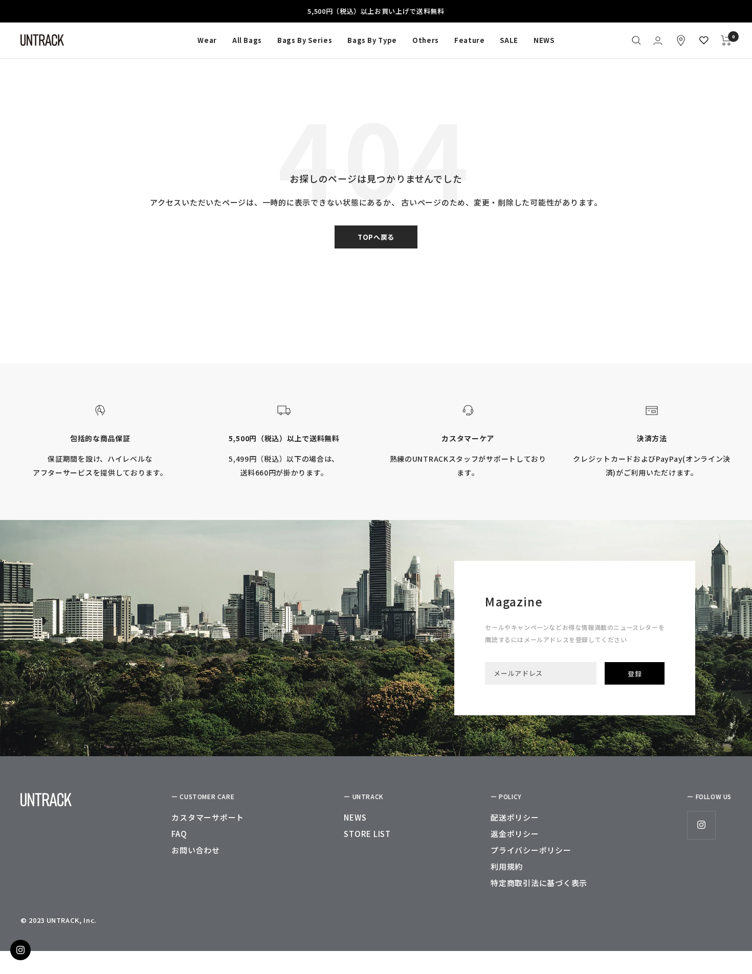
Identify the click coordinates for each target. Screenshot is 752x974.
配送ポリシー (515, 817)
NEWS (544, 40)
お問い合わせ (195, 850)
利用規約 (507, 866)
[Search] (636, 40)
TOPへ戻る (376, 237)
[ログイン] (657, 40)
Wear (207, 40)
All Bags (247, 40)
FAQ (179, 833)
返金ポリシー (515, 833)
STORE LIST (367, 833)
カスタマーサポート (207, 817)
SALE (509, 40)
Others (425, 40)
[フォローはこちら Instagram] (701, 825)
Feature (469, 40)
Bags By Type (372, 40)
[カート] (726, 40)
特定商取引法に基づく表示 (539, 882)
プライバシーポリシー (531, 850)
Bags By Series (304, 40)
